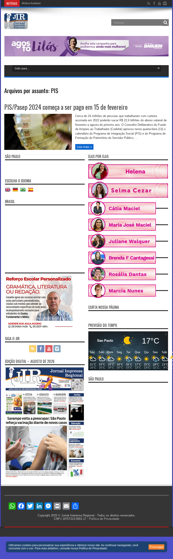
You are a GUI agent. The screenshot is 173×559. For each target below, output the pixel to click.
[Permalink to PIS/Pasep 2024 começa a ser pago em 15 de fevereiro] (38, 149)
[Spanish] (32, 191)
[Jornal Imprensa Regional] (16, 25)
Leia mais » (84, 147)
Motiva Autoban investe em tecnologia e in (47, 3)
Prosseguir (157, 547)
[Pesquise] (165, 22)
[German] (16, 191)
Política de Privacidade (104, 518)
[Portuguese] (24, 191)
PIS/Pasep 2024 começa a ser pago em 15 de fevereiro (65, 107)
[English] (9, 191)
